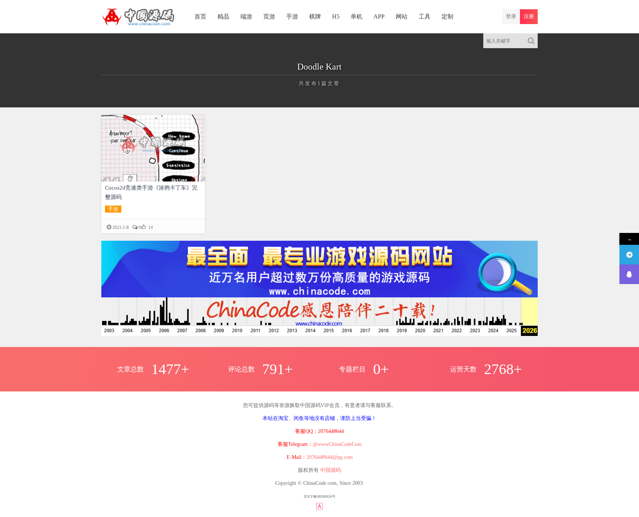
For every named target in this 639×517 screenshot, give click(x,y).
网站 (402, 16)
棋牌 (315, 16)
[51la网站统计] (319, 505)
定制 (447, 16)
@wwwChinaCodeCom (337, 444)
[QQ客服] (629, 274)
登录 (511, 16)
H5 (335, 16)
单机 (356, 16)
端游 (246, 16)
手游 (292, 16)
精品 (223, 16)
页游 (269, 16)
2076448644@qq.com (330, 457)
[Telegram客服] (629, 254)
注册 (529, 16)
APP (379, 16)
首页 (200, 16)
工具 (424, 16)
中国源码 (330, 470)
